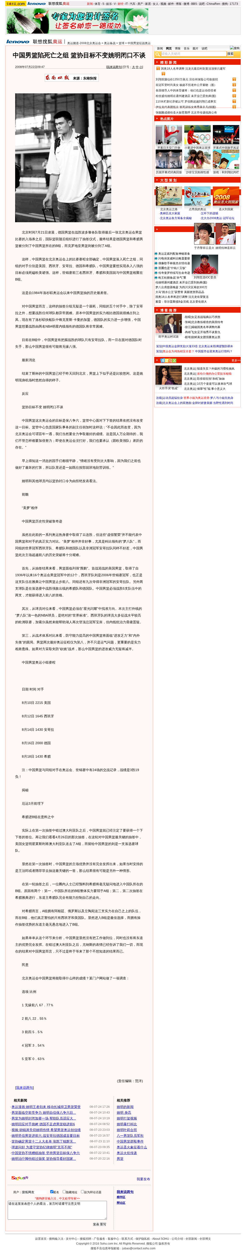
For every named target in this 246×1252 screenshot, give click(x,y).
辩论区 (121, 1202)
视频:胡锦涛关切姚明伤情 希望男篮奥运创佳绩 (46, 1130)
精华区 (121, 1197)
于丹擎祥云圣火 (204, 248)
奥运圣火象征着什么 (132, 1147)
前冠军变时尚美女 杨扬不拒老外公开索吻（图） (186, 85)
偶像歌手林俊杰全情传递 (174, 263)
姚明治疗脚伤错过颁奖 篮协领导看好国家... (44, 1159)
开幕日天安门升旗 (168, 148)
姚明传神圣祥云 (225, 248)
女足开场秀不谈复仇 (207, 332)
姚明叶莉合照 (127, 1130)
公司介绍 (177, 1238)
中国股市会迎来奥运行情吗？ (214, 351)
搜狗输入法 (56, 1238)
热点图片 (167, 119)
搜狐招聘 (85, 1238)
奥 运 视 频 (168, 223)
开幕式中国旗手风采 (226, 148)
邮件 (171, 4)
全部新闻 (191, 1238)
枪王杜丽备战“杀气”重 (172, 277)
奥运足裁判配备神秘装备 (174, 253)
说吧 (202, 4)
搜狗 (225, 4)
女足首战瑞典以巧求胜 (205, 317)
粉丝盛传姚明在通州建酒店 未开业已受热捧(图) (186, 96)
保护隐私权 (142, 1238)
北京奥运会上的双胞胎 (177, 403)
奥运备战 (110, 43)
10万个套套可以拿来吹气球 (214, 383)
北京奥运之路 (169, 209)
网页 (169, 48)
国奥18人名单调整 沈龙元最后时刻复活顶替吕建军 (193, 68)
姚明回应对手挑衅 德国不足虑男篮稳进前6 (43, 1124)
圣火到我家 (226, 209)
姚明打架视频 (127, 1118)
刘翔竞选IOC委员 (205, 277)
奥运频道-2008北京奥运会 (84, 43)
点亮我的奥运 (197, 209)
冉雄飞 (189, 332)
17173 (234, 4)
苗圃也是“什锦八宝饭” (172, 268)
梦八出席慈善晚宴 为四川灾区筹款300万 (181, 287)
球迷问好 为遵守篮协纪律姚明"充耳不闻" (42, 1147)
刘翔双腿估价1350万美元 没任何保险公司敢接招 (187, 79)
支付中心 (71, 1238)
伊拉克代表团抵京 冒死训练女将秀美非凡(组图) (186, 107)
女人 (156, 4)
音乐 (187, 48)
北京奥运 (190, 368)
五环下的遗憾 (209, 213)
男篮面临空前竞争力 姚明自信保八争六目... (44, 1112)
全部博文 (205, 1238)
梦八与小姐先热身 (221, 398)
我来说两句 (114, 67)
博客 (179, 4)
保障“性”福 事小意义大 (211, 388)
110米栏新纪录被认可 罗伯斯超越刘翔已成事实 (186, 101)
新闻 (90, 4)
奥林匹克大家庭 (170, 213)
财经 (120, 4)
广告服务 (99, 1238)
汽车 (132, 4)
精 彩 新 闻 (168, 62)
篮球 (121, 43)
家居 (148, 4)
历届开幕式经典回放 (169, 172)
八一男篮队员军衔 (130, 1136)
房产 (140, 4)
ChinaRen (213, 4)
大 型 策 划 (168, 180)
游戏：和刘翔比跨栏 (226, 172)
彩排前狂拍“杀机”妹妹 (211, 378)
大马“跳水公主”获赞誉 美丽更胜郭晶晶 (179, 292)
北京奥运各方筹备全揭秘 (176, 218)
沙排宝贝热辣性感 (197, 172)
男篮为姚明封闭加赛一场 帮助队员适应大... (44, 1118)
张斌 (188, 322)
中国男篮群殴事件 (130, 1141)
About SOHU (160, 1238)
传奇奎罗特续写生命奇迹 (174, 273)
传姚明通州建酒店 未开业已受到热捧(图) (181, 282)
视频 (163, 4)
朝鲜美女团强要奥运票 (205, 337)
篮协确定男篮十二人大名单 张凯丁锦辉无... (44, 1141)
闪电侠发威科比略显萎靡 (174, 258)
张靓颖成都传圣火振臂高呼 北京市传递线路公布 (186, 112)
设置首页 (41, 1238)
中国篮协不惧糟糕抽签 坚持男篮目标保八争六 (46, 1153)
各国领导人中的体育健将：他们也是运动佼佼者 (186, 90)
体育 (97, 4)
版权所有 (164, 1243)
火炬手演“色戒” (168, 388)
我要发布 (143, 1179)
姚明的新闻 (125, 1107)
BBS (194, 4)
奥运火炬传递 (127, 1153)
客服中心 (113, 1238)
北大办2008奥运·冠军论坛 (217, 218)
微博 (186, 4)
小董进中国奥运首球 (197, 148)
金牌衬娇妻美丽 (202, 403)
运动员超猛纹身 (173, 398)
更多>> (236, 360)
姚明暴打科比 (127, 1124)
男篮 (120, 1159)
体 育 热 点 (200, 252)
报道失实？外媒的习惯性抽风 (215, 368)
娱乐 (109, 4)
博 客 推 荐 (168, 310)
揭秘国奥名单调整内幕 (205, 327)
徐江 (188, 327)
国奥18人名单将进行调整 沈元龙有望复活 (182, 297)
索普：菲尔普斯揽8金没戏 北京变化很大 (181, 301)
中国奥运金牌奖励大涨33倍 (180, 346)
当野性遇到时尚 (223, 403)
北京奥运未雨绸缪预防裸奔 (215, 346)
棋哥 (188, 337)
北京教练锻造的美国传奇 (207, 322)
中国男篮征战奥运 (139, 43)
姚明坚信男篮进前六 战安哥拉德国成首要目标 (46, 1136)
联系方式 (127, 1238)
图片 (195, 48)
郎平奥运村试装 (169, 336)
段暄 (188, 317)
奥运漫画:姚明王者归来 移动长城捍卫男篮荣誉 (46, 1107)
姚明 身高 (124, 1112)
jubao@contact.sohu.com (138, 1248)
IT (126, 4)
